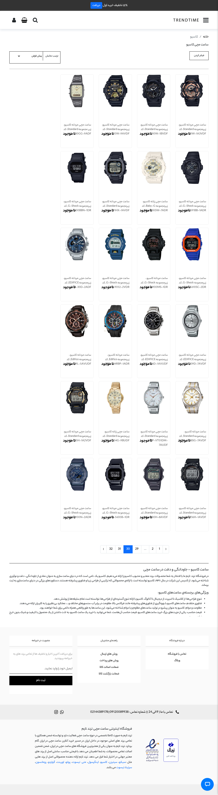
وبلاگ (177, 660)
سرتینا (128, 767)
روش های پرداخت (109, 660)
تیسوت (120, 767)
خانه (206, 37)
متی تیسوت (79, 762)
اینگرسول (93, 762)
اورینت (60, 762)
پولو (68, 762)
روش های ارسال (109, 654)
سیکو (122, 762)
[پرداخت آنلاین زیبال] (171, 750)
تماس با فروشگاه (177, 654)
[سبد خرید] (24, 20)
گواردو (51, 762)
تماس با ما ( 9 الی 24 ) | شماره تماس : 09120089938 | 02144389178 (132, 712)
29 (137, 549)
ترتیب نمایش (51, 56)
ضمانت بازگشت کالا (109, 674)
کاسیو (103, 762)
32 (111, 549)
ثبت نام (41, 680)
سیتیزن (113, 762)
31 (119, 549)
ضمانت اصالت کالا (109, 667)
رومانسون (41, 762)
